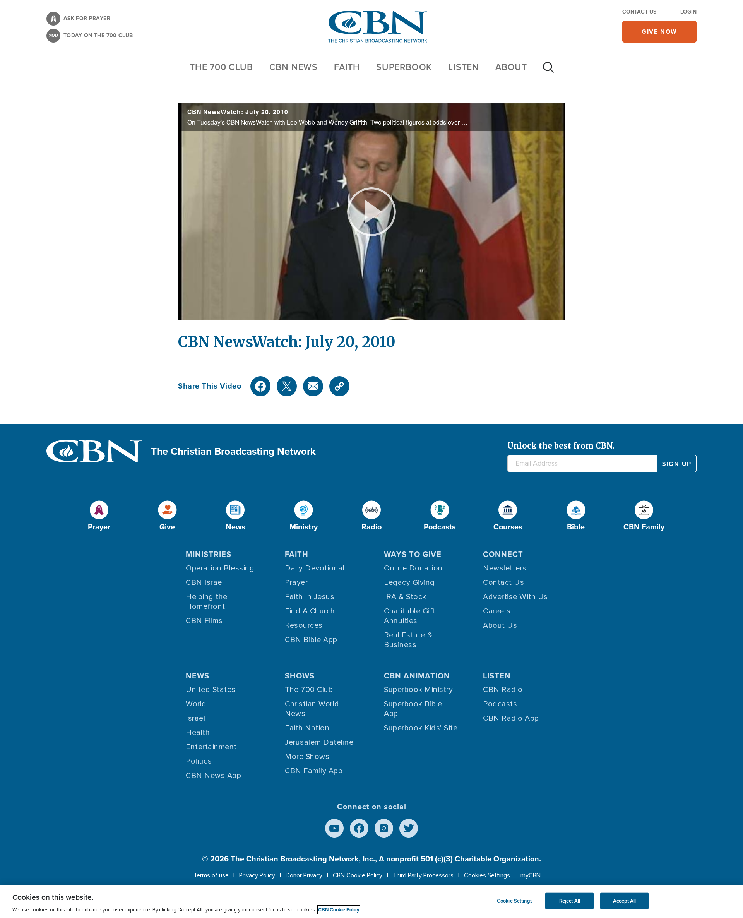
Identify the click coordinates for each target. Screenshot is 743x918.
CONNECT (503, 554)
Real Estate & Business (408, 639)
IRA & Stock (405, 596)
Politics (199, 761)
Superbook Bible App (413, 708)
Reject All (569, 900)
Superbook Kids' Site (420, 728)
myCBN (530, 875)
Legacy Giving (409, 582)
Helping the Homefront (207, 601)
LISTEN (463, 67)
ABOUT (511, 67)
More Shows (307, 756)
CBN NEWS (293, 67)
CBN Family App (313, 771)
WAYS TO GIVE (413, 554)
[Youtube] (334, 828)
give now (659, 31)
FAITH (347, 67)
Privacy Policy (257, 875)
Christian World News (312, 708)
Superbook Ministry (418, 689)
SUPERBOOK (404, 67)
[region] (371, 901)
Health (198, 732)
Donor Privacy (304, 875)
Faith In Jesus (309, 596)
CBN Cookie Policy (357, 875)
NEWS (197, 676)
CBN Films (204, 620)
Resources (304, 625)
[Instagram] (384, 828)
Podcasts (500, 704)
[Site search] (548, 71)
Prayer (296, 582)
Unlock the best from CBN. (561, 445)
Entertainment (211, 747)
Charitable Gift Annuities (410, 615)
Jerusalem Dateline (319, 742)
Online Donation (413, 568)
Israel (195, 718)
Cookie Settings (514, 900)
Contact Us (639, 12)
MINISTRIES (208, 554)
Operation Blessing (220, 568)
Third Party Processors (423, 875)
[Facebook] (260, 386)
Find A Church (310, 611)
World (196, 704)
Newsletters (505, 568)
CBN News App (213, 775)
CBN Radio (503, 689)
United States (211, 689)
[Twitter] (287, 386)
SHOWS (300, 676)
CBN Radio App (511, 718)
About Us (500, 625)
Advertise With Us (515, 596)
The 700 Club (221, 67)
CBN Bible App (311, 639)
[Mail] (313, 386)
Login (688, 12)
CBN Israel (205, 582)
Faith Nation (307, 728)
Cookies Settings (487, 875)
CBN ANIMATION (417, 676)
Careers (497, 611)
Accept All (624, 900)
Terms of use (211, 875)
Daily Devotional (314, 568)
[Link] (339, 386)
